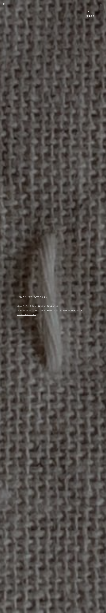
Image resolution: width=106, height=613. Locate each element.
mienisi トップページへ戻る (26, 315)
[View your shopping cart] (101, 6)
